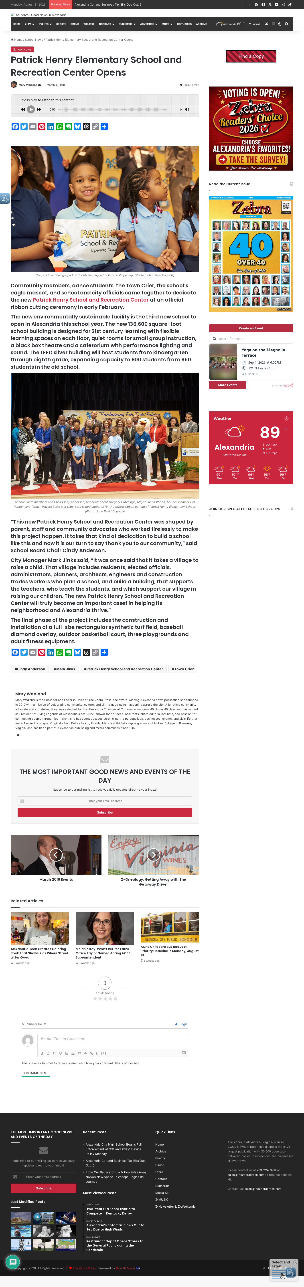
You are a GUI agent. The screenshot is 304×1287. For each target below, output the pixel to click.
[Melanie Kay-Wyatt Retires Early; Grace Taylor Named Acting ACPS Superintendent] (105, 928)
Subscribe (125, 24)
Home (16, 24)
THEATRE (89, 24)
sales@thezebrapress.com (246, 1174)
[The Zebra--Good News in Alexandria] (38, 14)
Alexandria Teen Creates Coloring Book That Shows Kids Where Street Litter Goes (40, 953)
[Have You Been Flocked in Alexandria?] (43, 1244)
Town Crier (184, 669)
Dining (75, 24)
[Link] (92, 1053)
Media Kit (162, 1192)
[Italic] (48, 1053)
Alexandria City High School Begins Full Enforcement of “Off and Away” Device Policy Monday (114, 1149)
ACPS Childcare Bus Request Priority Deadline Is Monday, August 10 (170, 951)
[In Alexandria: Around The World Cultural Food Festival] (66, 1244)
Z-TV (28, 24)
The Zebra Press (84, 1268)
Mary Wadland (28, 85)
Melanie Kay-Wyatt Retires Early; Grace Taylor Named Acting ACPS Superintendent (103, 953)
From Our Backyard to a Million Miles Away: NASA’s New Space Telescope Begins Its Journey (139, 4)
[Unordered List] (73, 1053)
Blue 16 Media (126, 1268)
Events (44, 24)
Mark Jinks (65, 669)
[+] (103, 1053)
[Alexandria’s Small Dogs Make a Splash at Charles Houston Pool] (21, 1231)
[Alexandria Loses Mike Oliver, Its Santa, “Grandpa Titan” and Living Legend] (66, 1231)
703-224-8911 (266, 1170)
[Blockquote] (79, 1053)
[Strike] (60, 1053)
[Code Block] (85, 1053)
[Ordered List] (67, 1053)
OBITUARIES (184, 24)
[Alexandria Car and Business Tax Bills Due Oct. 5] (43, 1217)
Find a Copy (251, 56)
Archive (201, 24)
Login (183, 1024)
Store (159, 1172)
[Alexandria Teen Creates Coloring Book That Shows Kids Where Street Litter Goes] (40, 928)
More (165, 24)
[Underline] (54, 1053)
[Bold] (42, 1053)
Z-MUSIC (161, 1199)
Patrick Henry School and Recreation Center (91, 299)
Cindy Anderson (31, 669)
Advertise (147, 24)
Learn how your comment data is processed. (108, 1063)
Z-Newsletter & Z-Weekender (176, 1206)
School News (34, 39)
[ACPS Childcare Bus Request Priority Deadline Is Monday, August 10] (170, 927)
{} (97, 1053)
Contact (105, 24)
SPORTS (61, 24)
